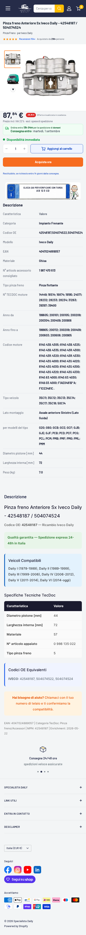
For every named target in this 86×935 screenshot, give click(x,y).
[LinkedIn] (37, 869)
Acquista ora (43, 162)
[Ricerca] (59, 9)
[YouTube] (27, 869)
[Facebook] (8, 869)
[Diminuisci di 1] (6, 148)
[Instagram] (18, 869)
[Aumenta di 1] (24, 148)
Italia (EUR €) (14, 848)
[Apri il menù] (8, 8)
